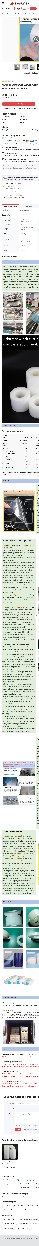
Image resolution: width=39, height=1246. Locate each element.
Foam (3, 1187)
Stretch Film (6, 1205)
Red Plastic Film (8, 1228)
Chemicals (9, 14)
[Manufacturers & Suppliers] (19, 3)
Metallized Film (18, 1205)
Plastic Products (19, 14)
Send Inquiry (18, 104)
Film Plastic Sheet (8, 1224)
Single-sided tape (24, 1187)
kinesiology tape (6, 1184)
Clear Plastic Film (8, 1210)
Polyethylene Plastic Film (24, 1210)
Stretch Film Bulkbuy (23, 1228)
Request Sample (32, 108)
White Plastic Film (23, 1224)
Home (3, 14)
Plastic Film (28, 14)
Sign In (5, 197)
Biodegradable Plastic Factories (28, 1219)
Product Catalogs (28, 1180)
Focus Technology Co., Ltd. (24, 1238)
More (3, 1232)
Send (18, 1130)
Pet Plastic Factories (9, 1219)
